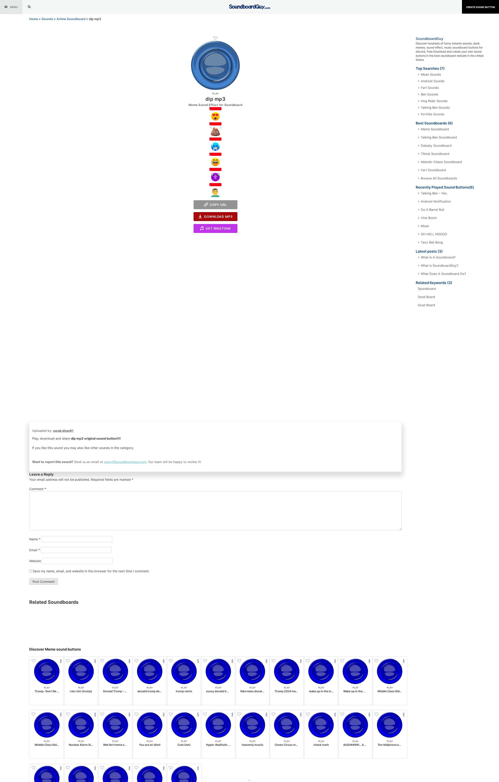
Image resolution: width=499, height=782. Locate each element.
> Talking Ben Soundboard (437, 137)
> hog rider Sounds (433, 101)
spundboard (427, 289)
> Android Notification (434, 201)
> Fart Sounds (428, 88)
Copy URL (217, 205)
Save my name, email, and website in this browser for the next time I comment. (91, 571)
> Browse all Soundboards (437, 178)
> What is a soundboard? (437, 257)
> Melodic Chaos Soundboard (440, 162)
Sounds (47, 19)
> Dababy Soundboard (434, 145)
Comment (37, 489)
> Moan (423, 226)
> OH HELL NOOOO (432, 234)
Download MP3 (217, 217)
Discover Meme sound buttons (55, 649)
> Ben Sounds (428, 94)
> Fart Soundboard (432, 170)
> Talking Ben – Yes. (432, 193)
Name (34, 539)
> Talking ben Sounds (434, 107)
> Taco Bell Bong (430, 242)
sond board (426, 297)
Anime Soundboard (71, 19)
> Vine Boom (427, 218)
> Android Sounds (431, 81)
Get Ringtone (217, 228)
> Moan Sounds (429, 74)
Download (47, 699)
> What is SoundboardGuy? (438, 265)
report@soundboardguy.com (125, 462)
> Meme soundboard (433, 129)
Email (34, 550)
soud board (426, 305)
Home (33, 19)
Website (35, 561)
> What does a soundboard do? (442, 274)
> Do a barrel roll (431, 210)
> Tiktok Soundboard (433, 154)
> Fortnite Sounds (431, 114)
